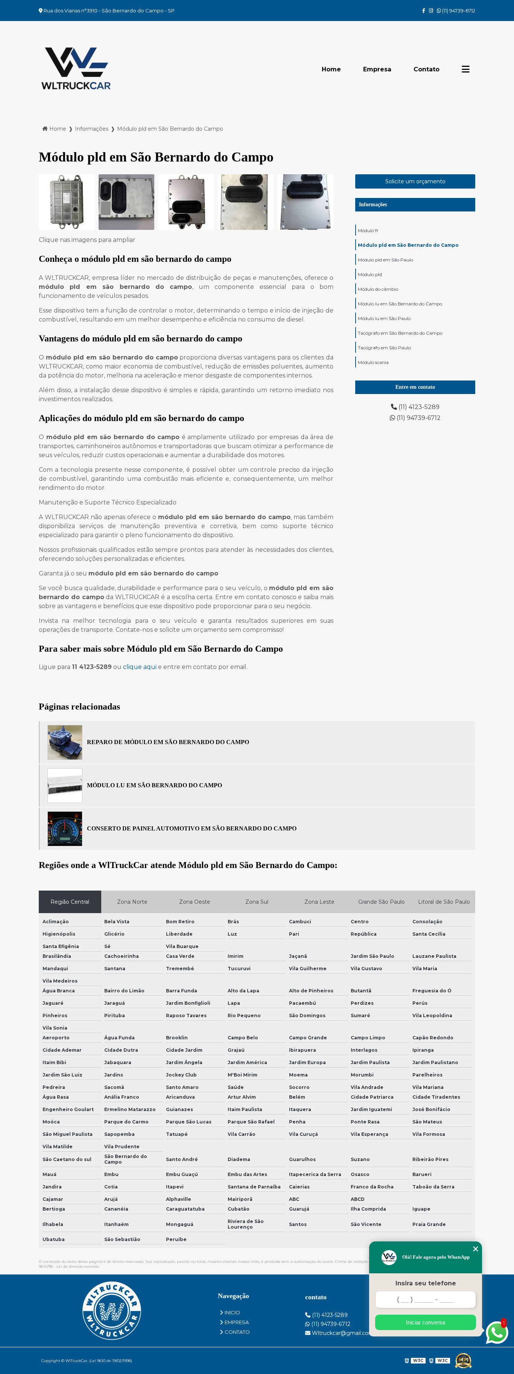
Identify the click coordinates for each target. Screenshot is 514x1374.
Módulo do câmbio (378, 289)
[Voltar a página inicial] (76, 69)
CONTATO (237, 1332)
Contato (426, 69)
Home (331, 69)
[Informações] (465, 69)
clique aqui (140, 666)
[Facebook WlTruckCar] (423, 11)
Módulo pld (370, 274)
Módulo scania (373, 362)
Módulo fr (368, 230)
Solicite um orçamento (415, 181)
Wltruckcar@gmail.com (342, 1333)
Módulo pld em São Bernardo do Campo (408, 245)
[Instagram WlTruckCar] (431, 11)
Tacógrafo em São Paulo (384, 347)
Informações (373, 204)
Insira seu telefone (425, 1283)
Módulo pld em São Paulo (385, 260)
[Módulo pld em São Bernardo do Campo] (67, 202)
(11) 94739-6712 (458, 11)
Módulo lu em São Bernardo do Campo (400, 304)
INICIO (232, 1312)
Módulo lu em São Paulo (384, 318)
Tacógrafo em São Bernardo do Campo (400, 333)
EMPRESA (237, 1322)
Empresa (377, 69)
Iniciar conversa (425, 1322)
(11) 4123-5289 (418, 407)
